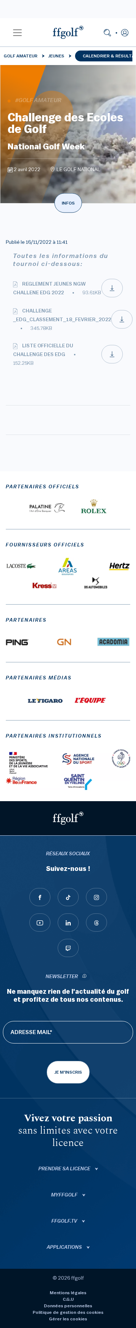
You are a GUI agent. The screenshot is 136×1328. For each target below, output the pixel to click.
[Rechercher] (107, 32)
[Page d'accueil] (68, 32)
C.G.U (68, 1299)
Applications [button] (65, 1247)
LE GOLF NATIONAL (78, 169)
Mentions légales (68, 1293)
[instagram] (96, 897)
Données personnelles (68, 1306)
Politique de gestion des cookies (68, 1312)
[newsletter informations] (84, 977)
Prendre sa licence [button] (64, 1168)
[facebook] (39, 897)
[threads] (96, 922)
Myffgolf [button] (65, 1195)
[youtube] (39, 922)
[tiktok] (68, 897)
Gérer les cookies (68, 1319)
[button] (17, 32)
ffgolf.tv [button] (64, 1221)
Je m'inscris (68, 1072)
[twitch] (68, 948)
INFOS (68, 203)
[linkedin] (68, 922)
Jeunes (56, 56)
